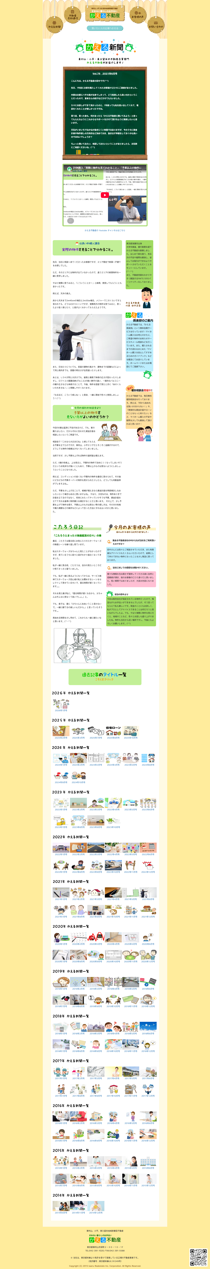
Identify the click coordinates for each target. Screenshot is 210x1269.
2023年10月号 (113, 827)
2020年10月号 (113, 962)
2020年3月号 (96, 944)
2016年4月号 (113, 1123)
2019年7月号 (61, 1006)
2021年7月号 (61, 917)
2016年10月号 (113, 1141)
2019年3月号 (96, 989)
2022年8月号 (78, 872)
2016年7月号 (61, 1141)
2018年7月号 (61, 1051)
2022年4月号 (113, 854)
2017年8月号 (78, 1096)
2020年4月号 (113, 944)
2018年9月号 (96, 1051)
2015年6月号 (148, 1168)
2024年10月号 (78, 782)
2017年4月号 (113, 1078)
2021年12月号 (148, 917)
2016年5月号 (131, 1123)
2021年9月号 (96, 917)
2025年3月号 (78, 738)
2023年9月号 (96, 827)
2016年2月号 (78, 1123)
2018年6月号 (148, 1034)
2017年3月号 (96, 1078)
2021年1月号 (61, 899)
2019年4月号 (113, 989)
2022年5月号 (130, 854)
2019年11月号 (130, 1006)
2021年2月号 (78, 899)
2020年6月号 (148, 944)
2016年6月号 (148, 1123)
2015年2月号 (78, 1168)
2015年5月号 (131, 1168)
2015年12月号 (148, 1186)
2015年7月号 (61, 1186)
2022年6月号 (148, 854)
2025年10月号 (131, 738)
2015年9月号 (96, 1186)
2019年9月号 (96, 1006)
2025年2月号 (61, 738)
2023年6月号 (148, 810)
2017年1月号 (61, 1078)
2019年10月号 (113, 1006)
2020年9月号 (96, 962)
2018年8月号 (78, 1051)
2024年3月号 (96, 765)
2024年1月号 (61, 765)
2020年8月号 (78, 962)
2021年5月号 (131, 899)
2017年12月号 (148, 1096)
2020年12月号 (148, 962)
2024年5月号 (130, 765)
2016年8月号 (78, 1141)
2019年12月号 (148, 1006)
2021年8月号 (78, 917)
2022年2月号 (78, 854)
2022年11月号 (130, 872)
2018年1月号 (61, 1034)
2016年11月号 (130, 1141)
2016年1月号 (61, 1123)
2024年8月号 (148, 765)
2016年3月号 (96, 1123)
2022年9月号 (96, 872)
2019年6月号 (148, 989)
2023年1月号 (61, 810)
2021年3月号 (96, 899)
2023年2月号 (78, 810)
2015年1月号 (61, 1168)
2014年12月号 (96, 1213)
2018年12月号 (148, 1051)
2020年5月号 (130, 944)
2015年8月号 (78, 1186)
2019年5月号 (131, 989)
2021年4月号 (113, 899)
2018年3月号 (96, 1034)
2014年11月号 (78, 1213)
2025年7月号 (96, 738)
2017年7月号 (61, 1096)
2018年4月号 (113, 1034)
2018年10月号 (113, 1051)
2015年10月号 (113, 1186)
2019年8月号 (78, 1006)
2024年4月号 (113, 765)
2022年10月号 (113, 872)
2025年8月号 (113, 738)
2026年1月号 (61, 710)
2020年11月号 (130, 962)
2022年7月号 (61, 872)
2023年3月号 (96, 810)
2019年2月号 (78, 989)
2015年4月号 (113, 1168)
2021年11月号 (130, 917)
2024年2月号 (78, 765)
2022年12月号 (148, 872)
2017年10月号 (113, 1096)
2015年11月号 (130, 1186)
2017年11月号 (130, 1096)
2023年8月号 (78, 827)
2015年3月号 (96, 1168)
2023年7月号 (61, 827)
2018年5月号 (131, 1034)
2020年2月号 (78, 944)
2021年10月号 (113, 917)
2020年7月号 (61, 962)
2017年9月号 (96, 1096)
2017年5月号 (131, 1078)
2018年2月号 (78, 1034)
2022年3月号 (96, 854)
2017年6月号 (148, 1078)
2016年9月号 (96, 1141)
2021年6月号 (148, 899)
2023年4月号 (113, 810)
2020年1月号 (61, 944)
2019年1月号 (61, 989)
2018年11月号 (130, 1051)
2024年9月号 (61, 782)
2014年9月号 (61, 1213)
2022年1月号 (61, 854)
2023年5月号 (130, 810)
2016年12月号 (148, 1141)
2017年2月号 (78, 1078)
